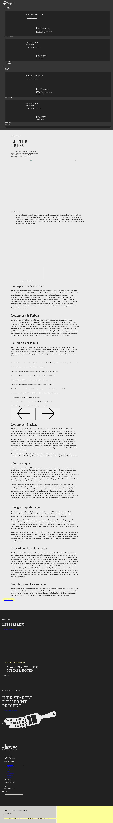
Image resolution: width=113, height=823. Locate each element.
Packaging (10, 36)
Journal (63, 516)
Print (8, 8)
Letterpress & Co (9, 788)
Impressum (10, 765)
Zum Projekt (6, 675)
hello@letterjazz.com (9, 761)
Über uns (8, 122)
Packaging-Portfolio (34, 47)
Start (7, 68)
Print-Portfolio (32, 18)
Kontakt (9, 63)
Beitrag (69, 574)
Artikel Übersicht (9, 782)
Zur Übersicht (15, 211)
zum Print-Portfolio (10, 629)
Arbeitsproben (50, 595)
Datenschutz (11, 766)
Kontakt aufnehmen (10, 710)
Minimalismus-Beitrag (59, 335)
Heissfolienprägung (20, 662)
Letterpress (9, 662)
